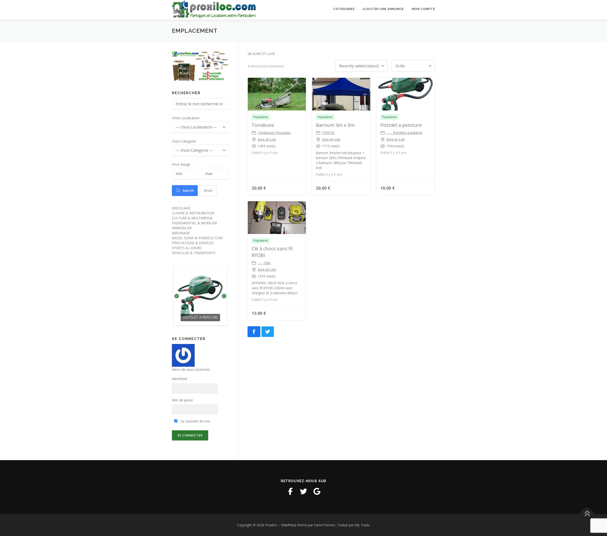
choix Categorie (184, 141)
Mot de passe (182, 400)
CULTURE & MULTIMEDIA (192, 218)
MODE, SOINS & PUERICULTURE (197, 238)
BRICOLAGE (181, 208)
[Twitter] (303, 491)
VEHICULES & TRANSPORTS (194, 253)
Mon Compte (423, 9)
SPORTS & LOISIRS (187, 248)
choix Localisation (185, 118)
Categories (344, 9)
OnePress (288, 525)
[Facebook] (290, 491)
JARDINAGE (181, 233)
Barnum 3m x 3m (335, 125)
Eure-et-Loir (267, 139)
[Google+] (316, 491)
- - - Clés (264, 263)
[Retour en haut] (587, 513)
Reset (208, 190)
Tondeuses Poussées (274, 132)
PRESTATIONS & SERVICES (193, 243)
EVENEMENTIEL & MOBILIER (194, 223)
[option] (200, 296)
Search (188, 190)
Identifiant (179, 378)
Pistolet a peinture (401, 125)
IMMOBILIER (182, 228)
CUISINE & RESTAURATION (193, 213)
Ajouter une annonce (383, 9)
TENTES (328, 132)
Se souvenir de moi (195, 421)
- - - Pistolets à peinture (404, 132)
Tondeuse (263, 125)
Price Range (181, 164)
